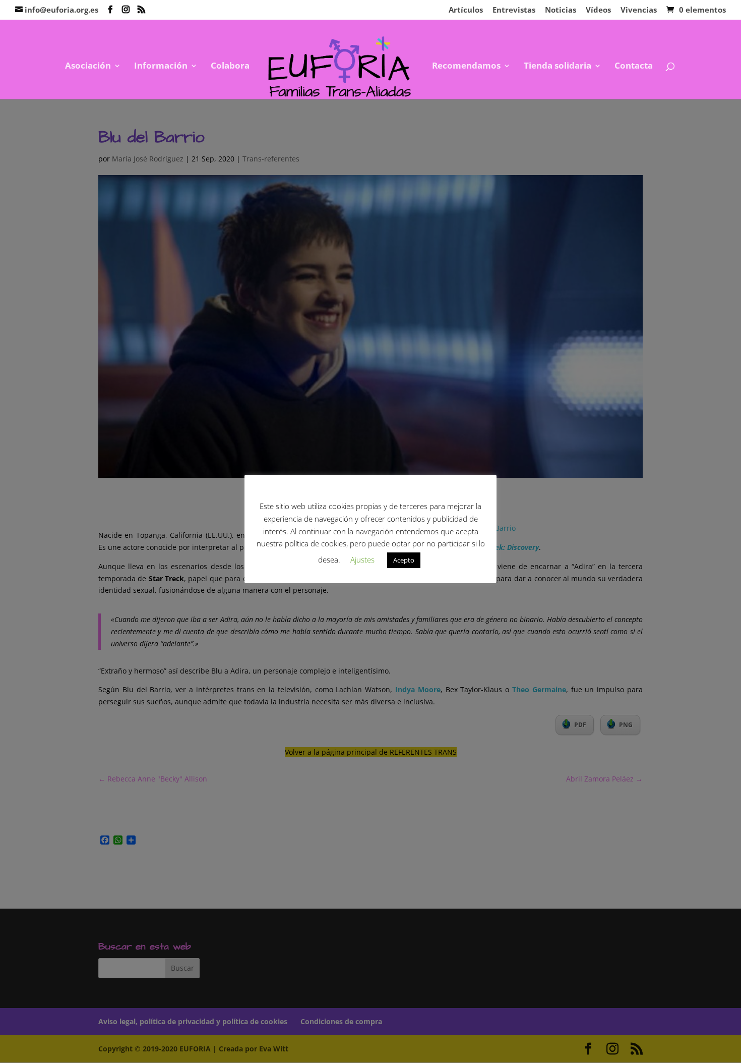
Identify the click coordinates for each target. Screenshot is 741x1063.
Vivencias (639, 10)
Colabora (230, 66)
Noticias (560, 10)
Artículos (466, 10)
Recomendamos (466, 66)
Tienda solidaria (557, 66)
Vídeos (598, 10)
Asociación (88, 66)
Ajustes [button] (362, 559)
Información (161, 66)
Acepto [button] (403, 560)
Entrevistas (513, 10)
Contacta (633, 66)
